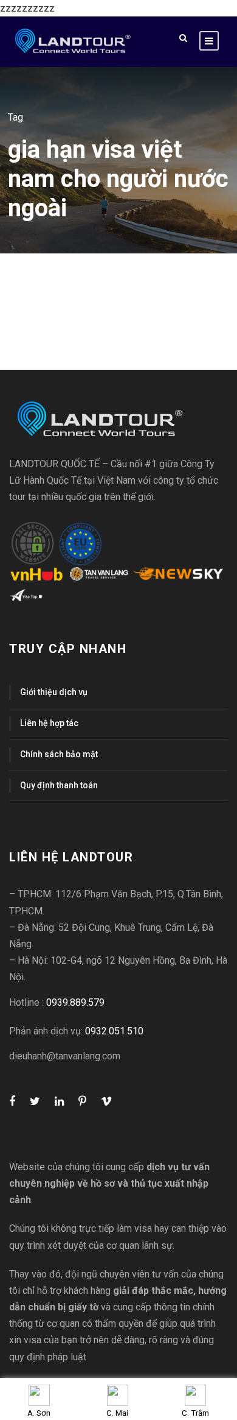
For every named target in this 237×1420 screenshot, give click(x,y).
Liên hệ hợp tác (49, 723)
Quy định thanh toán (59, 785)
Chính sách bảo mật (59, 754)
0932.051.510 (114, 1031)
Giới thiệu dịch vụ (54, 692)
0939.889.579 (75, 1002)
